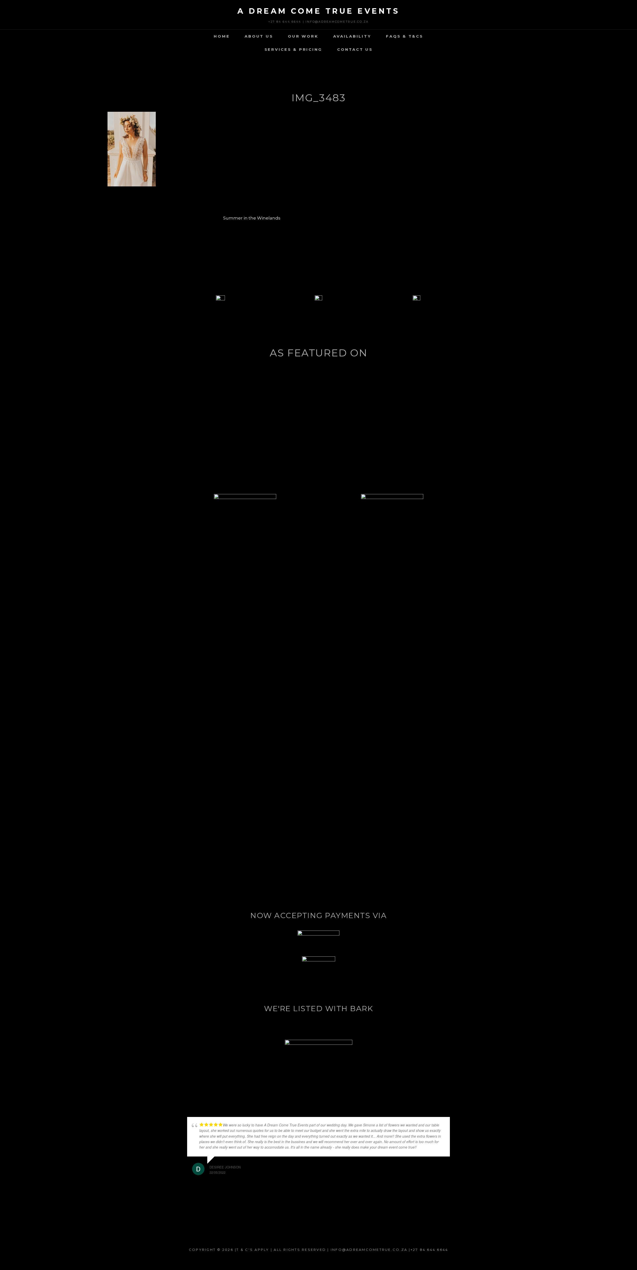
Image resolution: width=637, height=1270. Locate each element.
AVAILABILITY (352, 36)
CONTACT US (355, 49)
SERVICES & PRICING (293, 49)
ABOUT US (259, 36)
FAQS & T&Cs (404, 36)
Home (222, 36)
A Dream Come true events (318, 11)
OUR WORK (303, 36)
